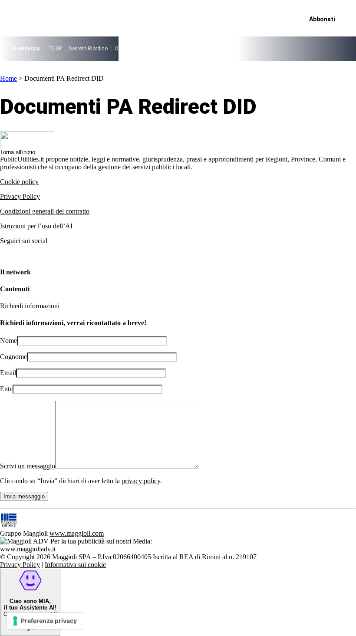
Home (8, 78)
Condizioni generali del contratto (44, 211)
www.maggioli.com (76, 533)
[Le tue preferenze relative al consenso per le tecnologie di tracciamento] (45, 621)
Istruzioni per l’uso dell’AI (36, 226)
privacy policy (141, 480)
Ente (6, 388)
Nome (8, 340)
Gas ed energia (233, 49)
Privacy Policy (20, 196)
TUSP (55, 49)
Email (8, 372)
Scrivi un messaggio (27, 466)
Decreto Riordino (88, 49)
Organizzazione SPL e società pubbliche (161, 49)
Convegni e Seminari (311, 49)
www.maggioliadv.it (28, 549)
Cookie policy (19, 181)
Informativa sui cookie (75, 564)
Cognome (13, 356)
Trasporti (268, 49)
